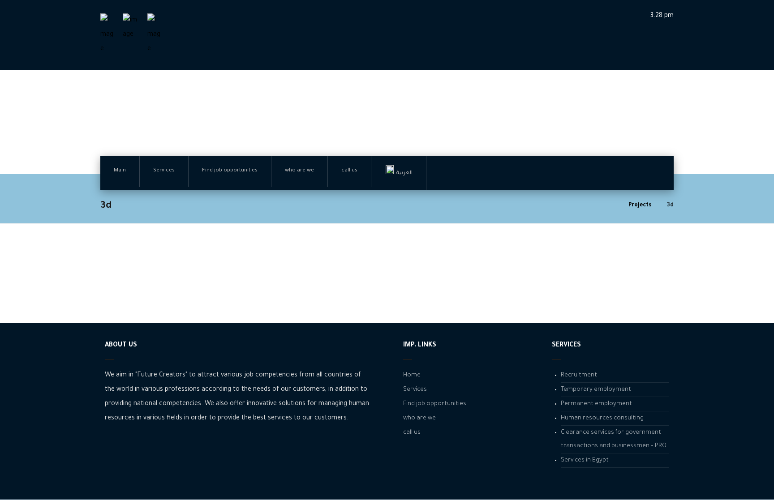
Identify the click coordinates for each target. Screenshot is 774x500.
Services (415, 389)
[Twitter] (138, 446)
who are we (419, 418)
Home (412, 375)
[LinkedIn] (152, 446)
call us (412, 432)
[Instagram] (125, 446)
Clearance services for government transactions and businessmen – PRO (613, 439)
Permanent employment (596, 404)
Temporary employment (596, 389)
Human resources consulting (602, 418)
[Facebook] (111, 446)
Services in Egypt (585, 460)
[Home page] (610, 205)
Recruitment (579, 375)
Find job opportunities (434, 404)
